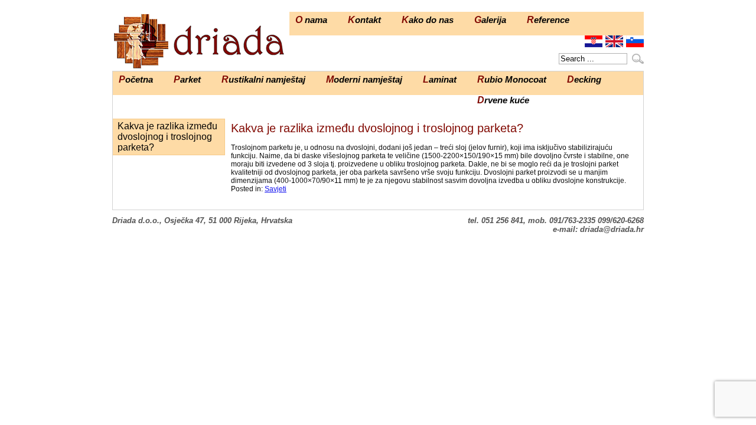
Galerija (490, 20)
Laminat (440, 79)
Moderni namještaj (364, 79)
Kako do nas (428, 20)
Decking (584, 79)
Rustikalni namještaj (263, 79)
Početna (136, 79)
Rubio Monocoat (511, 79)
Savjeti (275, 189)
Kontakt (364, 20)
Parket (187, 79)
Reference (548, 20)
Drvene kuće (503, 100)
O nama (311, 20)
